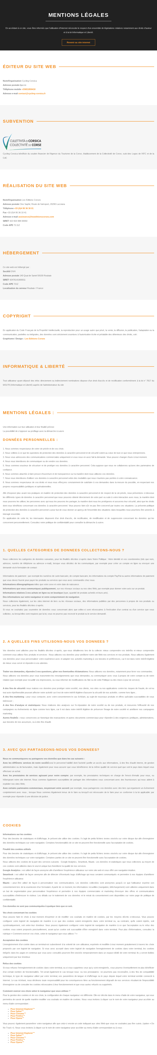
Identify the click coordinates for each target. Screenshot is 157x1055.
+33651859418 (28, 89)
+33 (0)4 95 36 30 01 (24, 208)
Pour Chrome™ (18, 1013)
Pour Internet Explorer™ (23, 1009)
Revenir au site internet (78, 42)
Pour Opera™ (17, 1018)
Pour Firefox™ (18, 1016)
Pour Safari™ (17, 1011)
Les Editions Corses (35, 338)
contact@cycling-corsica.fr (32, 93)
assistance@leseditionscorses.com (36, 217)
